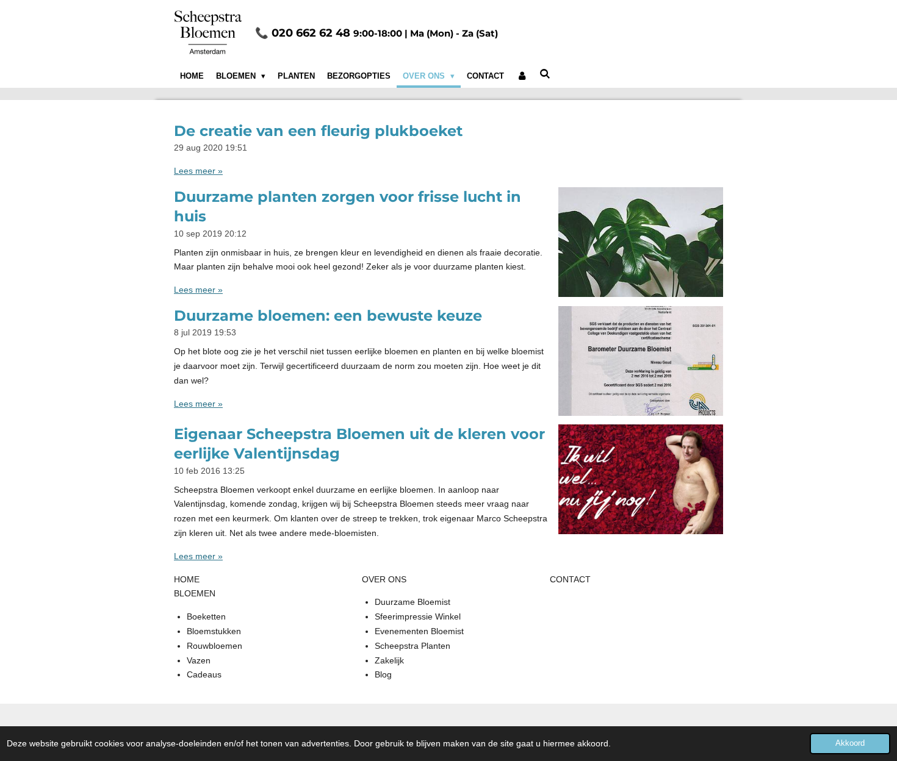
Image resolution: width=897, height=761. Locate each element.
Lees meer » (198, 171)
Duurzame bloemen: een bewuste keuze (328, 315)
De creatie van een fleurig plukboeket (318, 131)
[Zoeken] (545, 74)
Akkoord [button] (850, 743)
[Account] (521, 76)
